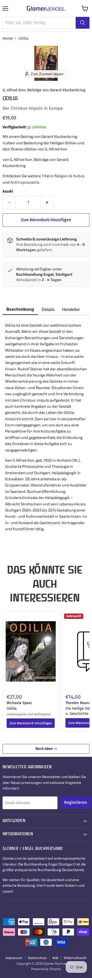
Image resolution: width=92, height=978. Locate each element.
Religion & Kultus (69, 175)
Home (8, 38)
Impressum (13, 958)
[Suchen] (82, 23)
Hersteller (71, 309)
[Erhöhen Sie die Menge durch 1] (47, 202)
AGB (55, 958)
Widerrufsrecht (75, 958)
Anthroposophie (24, 182)
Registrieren (75, 802)
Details (48, 309)
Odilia (12, 708)
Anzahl (8, 191)
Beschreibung (20, 309)
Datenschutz (37, 958)
